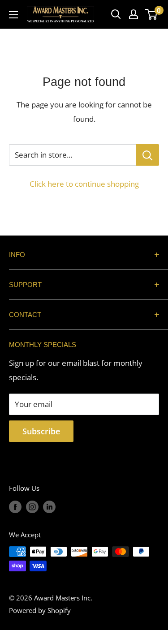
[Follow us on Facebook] (15, 506)
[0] (151, 14)
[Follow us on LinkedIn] (49, 506)
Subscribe (41, 431)
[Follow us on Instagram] (32, 506)
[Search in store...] (147, 155)
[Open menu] (13, 14)
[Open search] (116, 14)
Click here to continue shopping (84, 184)
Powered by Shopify (40, 610)
